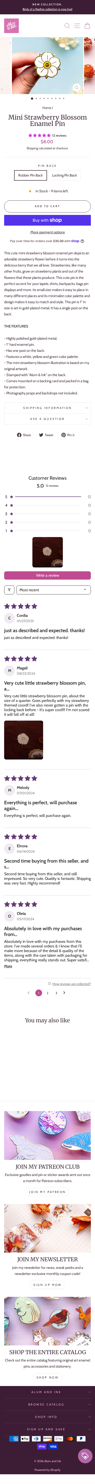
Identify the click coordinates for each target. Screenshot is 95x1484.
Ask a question (47, 419)
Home (46, 108)
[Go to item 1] (47, 552)
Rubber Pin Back (30, 175)
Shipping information (47, 408)
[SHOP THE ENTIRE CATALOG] (47, 1321)
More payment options (47, 232)
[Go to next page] (65, 992)
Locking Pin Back (64, 175)
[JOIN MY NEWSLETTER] (47, 1228)
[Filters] (9, 589)
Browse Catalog (46, 1404)
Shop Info (46, 1417)
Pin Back (47, 166)
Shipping (32, 148)
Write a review (47, 575)
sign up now (47, 1285)
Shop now (48, 1377)
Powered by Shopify (47, 1470)
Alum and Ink (46, 1392)
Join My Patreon (47, 1192)
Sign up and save (46, 1429)
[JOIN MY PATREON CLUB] (47, 1135)
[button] (39, 135)
